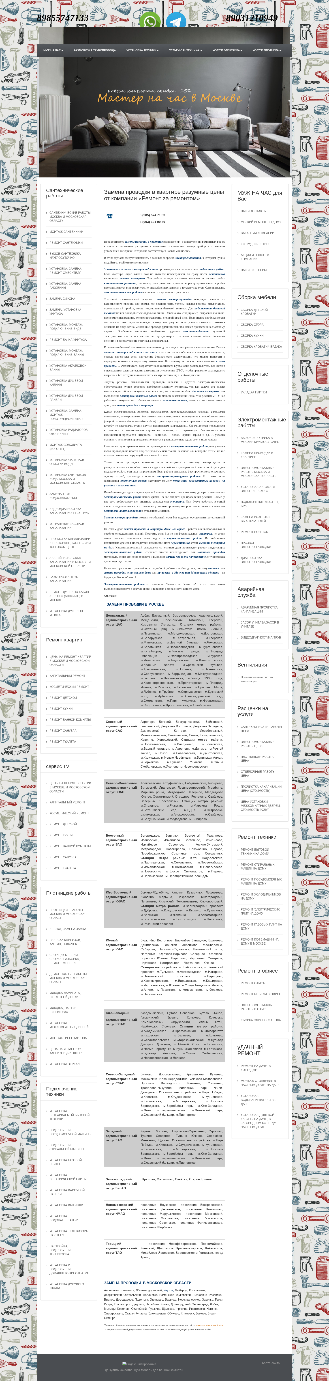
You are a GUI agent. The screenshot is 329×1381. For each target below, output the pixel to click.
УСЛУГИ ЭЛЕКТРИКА (226, 50)
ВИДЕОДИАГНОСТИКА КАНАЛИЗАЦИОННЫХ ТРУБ (69, 511)
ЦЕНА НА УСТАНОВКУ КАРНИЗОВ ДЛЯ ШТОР (65, 1051)
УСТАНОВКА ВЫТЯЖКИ (66, 1205)
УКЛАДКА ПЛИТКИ (254, 392)
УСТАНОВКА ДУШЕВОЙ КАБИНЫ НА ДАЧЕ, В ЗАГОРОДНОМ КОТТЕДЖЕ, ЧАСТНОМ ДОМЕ (260, 1121)
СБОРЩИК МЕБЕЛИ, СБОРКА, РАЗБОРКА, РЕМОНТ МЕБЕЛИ (64, 959)
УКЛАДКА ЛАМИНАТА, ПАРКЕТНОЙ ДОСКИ (65, 995)
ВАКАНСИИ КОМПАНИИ (257, 233)
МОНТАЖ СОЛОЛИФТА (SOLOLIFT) (65, 447)
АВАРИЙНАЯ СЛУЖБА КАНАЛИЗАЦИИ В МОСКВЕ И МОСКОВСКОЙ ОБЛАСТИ (70, 562)
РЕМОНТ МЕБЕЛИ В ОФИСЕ (261, 994)
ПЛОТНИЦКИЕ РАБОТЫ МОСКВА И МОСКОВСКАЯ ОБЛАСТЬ (67, 914)
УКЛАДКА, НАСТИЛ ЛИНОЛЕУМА (63, 1010)
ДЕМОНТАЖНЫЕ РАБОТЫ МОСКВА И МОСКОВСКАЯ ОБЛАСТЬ (68, 978)
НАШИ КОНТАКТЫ (254, 211)
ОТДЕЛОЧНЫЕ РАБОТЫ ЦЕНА (258, 773)
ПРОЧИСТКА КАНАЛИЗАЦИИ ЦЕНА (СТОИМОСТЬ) (261, 788)
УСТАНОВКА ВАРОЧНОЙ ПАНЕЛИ (67, 1192)
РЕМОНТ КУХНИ (61, 708)
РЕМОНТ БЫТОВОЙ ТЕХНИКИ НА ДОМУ (255, 851)
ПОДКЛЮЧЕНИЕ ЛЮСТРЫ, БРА (260, 504)
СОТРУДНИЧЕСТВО (255, 244)
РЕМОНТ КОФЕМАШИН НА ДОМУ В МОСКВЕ (260, 941)
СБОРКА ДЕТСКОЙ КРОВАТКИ (254, 312)
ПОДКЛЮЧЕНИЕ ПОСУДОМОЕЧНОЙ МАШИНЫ (70, 1132)
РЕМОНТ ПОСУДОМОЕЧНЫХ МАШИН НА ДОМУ (261, 881)
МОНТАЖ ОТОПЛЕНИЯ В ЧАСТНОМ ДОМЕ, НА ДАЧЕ (260, 1083)
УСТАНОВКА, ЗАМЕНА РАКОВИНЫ (65, 285)
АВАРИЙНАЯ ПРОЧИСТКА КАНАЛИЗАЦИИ (259, 609)
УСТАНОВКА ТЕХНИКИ (141, 50)
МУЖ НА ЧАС (52, 50)
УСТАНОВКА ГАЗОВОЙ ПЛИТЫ (65, 1162)
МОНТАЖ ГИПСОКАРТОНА (68, 1038)
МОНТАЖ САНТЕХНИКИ (66, 231)
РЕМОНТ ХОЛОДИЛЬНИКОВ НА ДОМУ (261, 896)
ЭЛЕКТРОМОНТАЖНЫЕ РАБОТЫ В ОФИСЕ (258, 1007)
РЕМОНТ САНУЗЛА (63, 730)
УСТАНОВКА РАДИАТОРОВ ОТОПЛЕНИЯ (68, 432)
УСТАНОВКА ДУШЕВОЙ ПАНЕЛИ (66, 397)
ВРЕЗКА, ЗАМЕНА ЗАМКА (67, 929)
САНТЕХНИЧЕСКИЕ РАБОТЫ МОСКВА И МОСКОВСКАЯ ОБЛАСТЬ (70, 216)
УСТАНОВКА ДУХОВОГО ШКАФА (66, 1286)
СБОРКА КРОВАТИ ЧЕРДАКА (261, 346)
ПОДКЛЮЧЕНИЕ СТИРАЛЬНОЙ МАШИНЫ (66, 1147)
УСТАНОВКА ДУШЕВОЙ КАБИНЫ (66, 382)
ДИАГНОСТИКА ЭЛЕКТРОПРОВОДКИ (256, 560)
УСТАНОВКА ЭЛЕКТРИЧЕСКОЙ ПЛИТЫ (68, 1177)
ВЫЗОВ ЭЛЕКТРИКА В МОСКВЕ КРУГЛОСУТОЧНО (260, 440)
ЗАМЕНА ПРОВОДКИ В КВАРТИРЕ (257, 455)
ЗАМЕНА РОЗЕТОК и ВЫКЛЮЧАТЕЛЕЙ (255, 519)
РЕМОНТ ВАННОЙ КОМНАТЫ (70, 719)
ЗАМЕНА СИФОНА (62, 298)
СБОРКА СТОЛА (252, 324)
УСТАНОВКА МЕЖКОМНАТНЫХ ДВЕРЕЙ (68, 1025)
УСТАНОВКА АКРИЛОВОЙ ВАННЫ (67, 367)
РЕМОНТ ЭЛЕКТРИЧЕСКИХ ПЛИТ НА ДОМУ (260, 911)
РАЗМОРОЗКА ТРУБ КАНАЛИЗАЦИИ (63, 579)
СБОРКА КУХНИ (252, 335)
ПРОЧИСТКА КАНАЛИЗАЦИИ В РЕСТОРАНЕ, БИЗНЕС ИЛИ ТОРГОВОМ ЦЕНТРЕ (70, 543)
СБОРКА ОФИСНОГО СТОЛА (261, 1020)
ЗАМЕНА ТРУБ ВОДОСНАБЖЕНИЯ (63, 496)
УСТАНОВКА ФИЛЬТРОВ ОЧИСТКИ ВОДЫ (66, 462)
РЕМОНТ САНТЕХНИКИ (66, 242)
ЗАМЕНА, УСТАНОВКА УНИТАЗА (65, 311)
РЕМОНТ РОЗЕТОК (254, 532)
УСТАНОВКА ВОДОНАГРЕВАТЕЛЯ (64, 1218)
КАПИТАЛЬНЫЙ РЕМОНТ (67, 676)
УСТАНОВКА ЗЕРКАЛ (64, 1064)
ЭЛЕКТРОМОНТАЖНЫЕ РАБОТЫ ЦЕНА (258, 744)
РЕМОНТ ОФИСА (253, 983)
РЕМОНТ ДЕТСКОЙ (63, 697)
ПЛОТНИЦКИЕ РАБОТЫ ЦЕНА (257, 759)
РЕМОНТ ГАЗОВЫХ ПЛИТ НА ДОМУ (261, 926)
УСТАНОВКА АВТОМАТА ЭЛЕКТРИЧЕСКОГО (258, 489)
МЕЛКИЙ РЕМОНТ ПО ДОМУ (261, 222)
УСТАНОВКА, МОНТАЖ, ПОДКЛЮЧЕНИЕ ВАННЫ (66, 352)
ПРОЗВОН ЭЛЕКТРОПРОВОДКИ (256, 545)
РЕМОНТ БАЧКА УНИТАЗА (68, 339)
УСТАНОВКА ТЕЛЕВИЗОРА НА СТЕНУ (68, 1233)
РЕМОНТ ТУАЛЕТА (62, 741)
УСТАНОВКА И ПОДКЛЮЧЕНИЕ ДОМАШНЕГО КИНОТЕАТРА (69, 1269)
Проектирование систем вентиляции (257, 679)
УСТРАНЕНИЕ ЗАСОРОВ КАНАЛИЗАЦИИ (66, 526)
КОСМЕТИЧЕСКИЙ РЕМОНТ (69, 686)
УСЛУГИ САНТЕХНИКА (184, 50)
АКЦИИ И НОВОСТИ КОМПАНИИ (255, 257)
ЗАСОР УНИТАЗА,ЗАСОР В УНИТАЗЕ (260, 624)
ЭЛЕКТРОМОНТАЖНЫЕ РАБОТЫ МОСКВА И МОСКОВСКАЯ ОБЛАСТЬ (258, 472)
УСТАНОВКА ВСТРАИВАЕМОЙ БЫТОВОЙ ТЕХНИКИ (69, 1115)
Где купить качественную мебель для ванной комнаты (143, 1370)
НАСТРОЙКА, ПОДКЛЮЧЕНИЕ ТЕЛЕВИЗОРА (61, 1250)
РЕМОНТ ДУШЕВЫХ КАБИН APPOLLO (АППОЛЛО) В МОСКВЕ (69, 596)
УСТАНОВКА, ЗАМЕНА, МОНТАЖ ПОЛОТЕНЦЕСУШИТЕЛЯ (66, 415)
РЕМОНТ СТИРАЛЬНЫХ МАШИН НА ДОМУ (258, 866)
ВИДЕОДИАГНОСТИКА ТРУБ (261, 637)
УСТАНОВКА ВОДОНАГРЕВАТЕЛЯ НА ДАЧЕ (258, 1100)
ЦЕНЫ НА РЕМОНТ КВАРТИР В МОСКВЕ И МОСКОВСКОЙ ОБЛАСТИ (70, 661)
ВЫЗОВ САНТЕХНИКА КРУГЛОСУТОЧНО (65, 255)
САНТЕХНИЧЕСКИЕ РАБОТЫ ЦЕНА (261, 729)
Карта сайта (271, 1363)
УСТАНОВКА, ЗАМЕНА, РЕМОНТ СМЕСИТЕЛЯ (65, 270)
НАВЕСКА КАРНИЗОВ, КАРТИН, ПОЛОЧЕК (65, 942)
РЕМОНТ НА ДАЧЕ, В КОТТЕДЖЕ (256, 1068)
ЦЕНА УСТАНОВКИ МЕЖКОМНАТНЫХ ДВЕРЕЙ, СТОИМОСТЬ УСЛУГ (261, 805)
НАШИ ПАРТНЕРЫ (254, 270)
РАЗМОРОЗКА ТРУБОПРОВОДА (95, 50)
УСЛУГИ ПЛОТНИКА (266, 50)
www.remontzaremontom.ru (210, 1325)
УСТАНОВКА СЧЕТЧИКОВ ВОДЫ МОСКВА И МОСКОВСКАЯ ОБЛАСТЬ (67, 479)
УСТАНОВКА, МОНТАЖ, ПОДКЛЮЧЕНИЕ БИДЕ (66, 326)
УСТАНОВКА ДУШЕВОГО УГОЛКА (66, 613)
